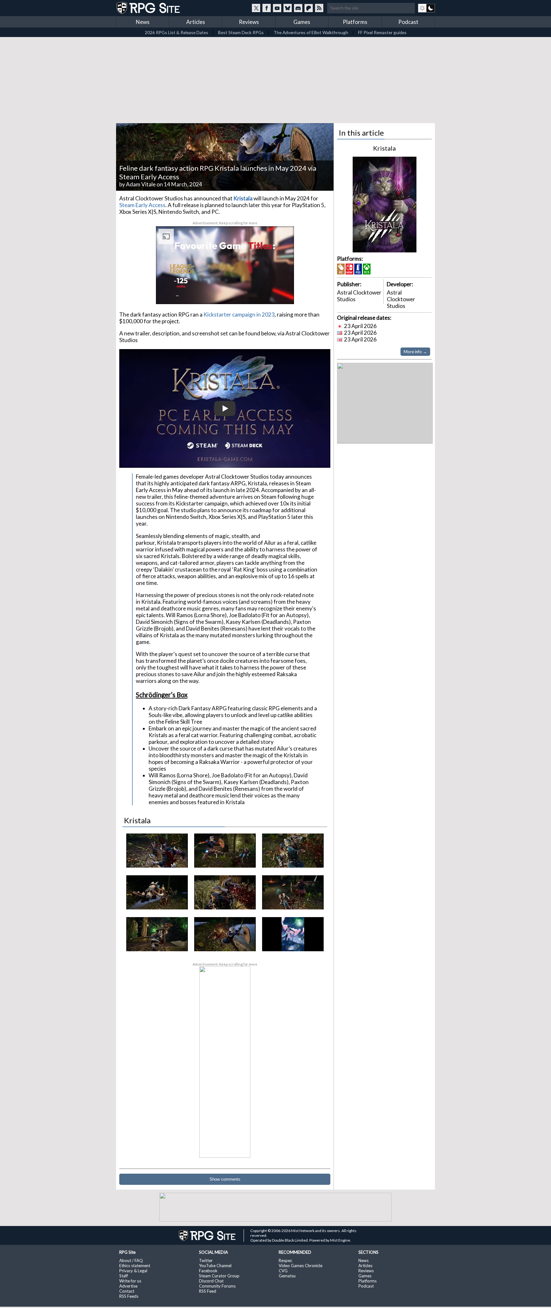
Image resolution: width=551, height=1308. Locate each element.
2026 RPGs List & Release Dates (176, 32)
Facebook (208, 1270)
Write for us (130, 1280)
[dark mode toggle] (426, 8)
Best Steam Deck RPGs (241, 32)
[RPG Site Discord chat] (298, 8)
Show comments (224, 1179)
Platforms (355, 22)
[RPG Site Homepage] (149, 8)
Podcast (408, 22)
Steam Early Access (142, 205)
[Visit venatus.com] (281, 294)
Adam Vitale (141, 184)
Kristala (243, 198)
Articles (195, 22)
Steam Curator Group (219, 1275)
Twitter (206, 1260)
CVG (283, 1270)
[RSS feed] (319, 8)
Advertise (128, 1286)
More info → (415, 351)
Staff (123, 1275)
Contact (126, 1291)
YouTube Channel (215, 1265)
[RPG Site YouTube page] (277, 8)
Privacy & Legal (133, 1270)
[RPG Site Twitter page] (256, 8)
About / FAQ (131, 1260)
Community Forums (217, 1286)
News (143, 22)
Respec (285, 1260)
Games (301, 22)
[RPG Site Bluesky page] (287, 8)
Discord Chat (211, 1280)
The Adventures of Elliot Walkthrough (311, 32)
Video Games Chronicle (300, 1265)
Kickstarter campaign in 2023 (239, 314)
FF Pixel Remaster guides (382, 32)
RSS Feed (207, 1291)
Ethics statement (134, 1265)
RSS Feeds (128, 1296)
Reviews (249, 22)
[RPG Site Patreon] (309, 8)
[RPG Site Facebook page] (266, 8)
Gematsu (287, 1275)
